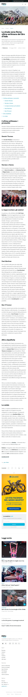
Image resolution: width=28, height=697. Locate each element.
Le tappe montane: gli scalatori (12, 106)
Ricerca (3, 680)
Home (3, 28)
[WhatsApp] (8, 468)
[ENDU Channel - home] (4, 4)
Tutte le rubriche (5, 674)
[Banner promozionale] (14, 493)
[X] (15, 468)
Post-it (11, 28)
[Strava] (19, 643)
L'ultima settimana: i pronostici (11, 98)
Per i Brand (4, 682)
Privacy (12, 694)
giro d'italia (6, 462)
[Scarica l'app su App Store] (3, 643)
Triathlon (3, 655)
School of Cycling (5, 667)
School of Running (6, 665)
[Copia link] (22, 468)
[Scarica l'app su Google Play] (6, 643)
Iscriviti (14, 524)
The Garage (4, 670)
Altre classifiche (7, 113)
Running (3, 650)
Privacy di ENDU (14, 526)
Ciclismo (7, 28)
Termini (8, 694)
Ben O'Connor (8, 111)
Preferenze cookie (18, 694)
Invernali (3, 657)
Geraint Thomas (9, 100)
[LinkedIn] (19, 468)
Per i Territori (4, 684)
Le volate (5, 116)
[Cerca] (22, 4)
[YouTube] (16, 643)
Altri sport (4, 659)
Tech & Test (4, 672)
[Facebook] (12, 468)
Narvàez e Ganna (9, 103)
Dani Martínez (8, 108)
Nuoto (3, 653)
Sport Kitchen (5, 669)
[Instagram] (10, 643)
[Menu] (25, 4)
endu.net (4, 686)
